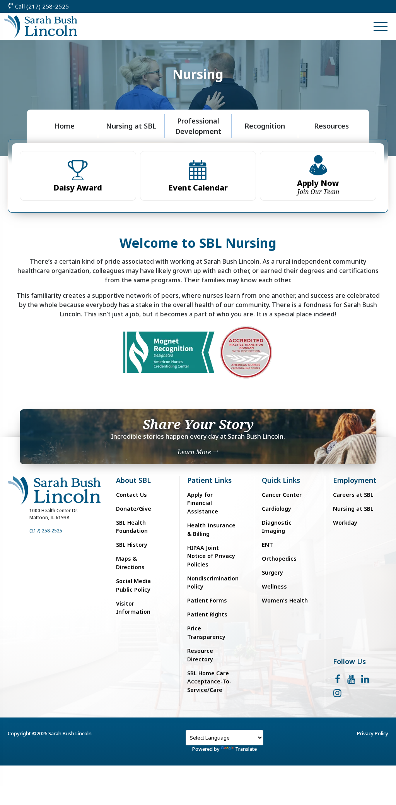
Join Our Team (318, 187)
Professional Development (198, 126)
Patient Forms (207, 600)
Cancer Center (282, 494)
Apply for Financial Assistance (202, 503)
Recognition (264, 125)
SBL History (131, 544)
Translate (246, 748)
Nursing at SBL (131, 125)
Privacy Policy (372, 733)
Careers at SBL (353, 494)
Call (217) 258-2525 (41, 6)
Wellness (274, 586)
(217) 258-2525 (45, 530)
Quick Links (281, 480)
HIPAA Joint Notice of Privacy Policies (211, 556)
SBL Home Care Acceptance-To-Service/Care (209, 681)
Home (64, 125)
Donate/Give (133, 508)
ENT (267, 544)
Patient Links (209, 480)
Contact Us (131, 494)
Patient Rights (207, 614)
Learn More (195, 452)
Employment (354, 480)
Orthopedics (279, 558)
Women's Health (285, 600)
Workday (345, 522)
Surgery (272, 572)
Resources (331, 125)
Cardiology (276, 508)
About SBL (133, 480)
